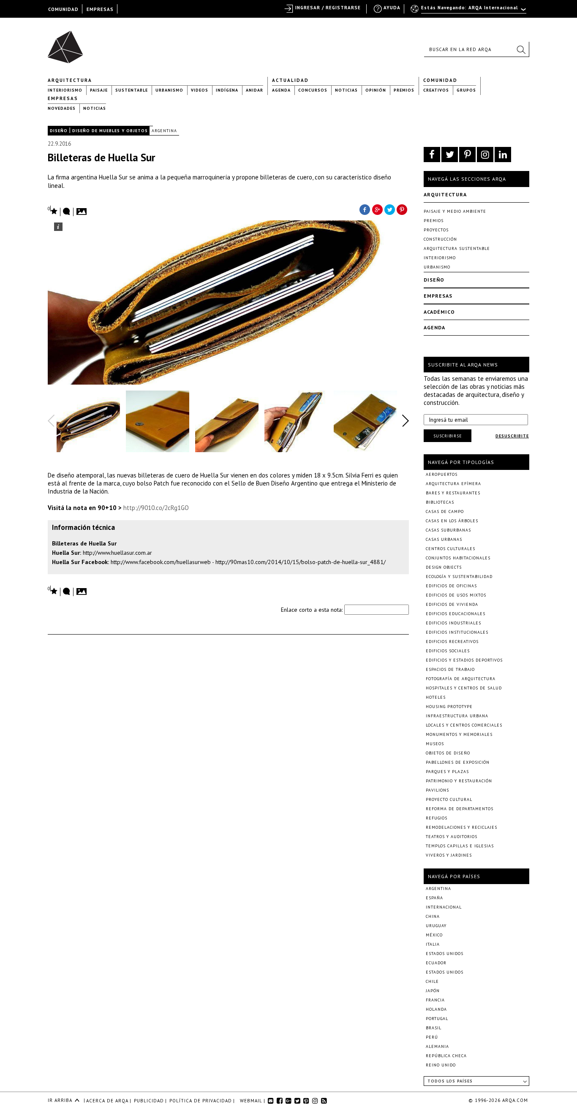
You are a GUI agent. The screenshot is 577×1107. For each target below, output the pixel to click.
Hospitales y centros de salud (464, 688)
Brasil (433, 1028)
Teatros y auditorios (451, 836)
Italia (433, 944)
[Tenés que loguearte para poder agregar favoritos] (53, 210)
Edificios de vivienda (452, 604)
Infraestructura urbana (457, 716)
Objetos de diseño (448, 753)
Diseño (59, 130)
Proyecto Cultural (449, 799)
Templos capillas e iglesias (460, 846)
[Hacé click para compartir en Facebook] (364, 209)
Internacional (444, 907)
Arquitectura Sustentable (457, 248)
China (433, 916)
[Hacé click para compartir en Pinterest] (402, 209)
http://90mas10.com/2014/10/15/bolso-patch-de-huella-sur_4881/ (300, 562)
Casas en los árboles (452, 521)
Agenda (281, 90)
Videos (199, 90)
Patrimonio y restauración (459, 781)
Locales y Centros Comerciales (464, 725)
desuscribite (512, 436)
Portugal (437, 1018)
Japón (433, 990)
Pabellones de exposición (458, 762)
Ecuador (436, 963)
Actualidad (290, 80)
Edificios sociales (448, 651)
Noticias (346, 90)
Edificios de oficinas (451, 586)
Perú (432, 1037)
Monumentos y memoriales (459, 734)
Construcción (440, 239)
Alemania (437, 1046)
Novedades (62, 108)
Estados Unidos (444, 953)
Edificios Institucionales (457, 632)
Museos (435, 743)
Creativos (436, 90)
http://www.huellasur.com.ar (117, 552)
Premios (404, 90)
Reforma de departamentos (459, 808)
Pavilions (437, 790)
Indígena (227, 90)
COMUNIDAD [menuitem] (63, 9)
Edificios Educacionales (455, 613)
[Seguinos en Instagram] (485, 154)
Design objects (444, 567)
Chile (432, 981)
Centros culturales (450, 548)
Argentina (164, 130)
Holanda (436, 1009)
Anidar (254, 90)
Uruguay (436, 925)
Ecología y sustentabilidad (459, 576)
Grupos (466, 90)
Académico (439, 312)
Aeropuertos (441, 474)
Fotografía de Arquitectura (460, 678)
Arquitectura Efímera (453, 483)
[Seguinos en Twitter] (449, 154)
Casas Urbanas (444, 539)
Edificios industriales (453, 623)
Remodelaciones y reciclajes (461, 827)
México (434, 935)
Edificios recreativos (452, 641)
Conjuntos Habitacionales (458, 558)
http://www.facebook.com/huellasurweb (161, 562)
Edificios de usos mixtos (456, 595)
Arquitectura (70, 80)
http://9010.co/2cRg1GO (156, 508)
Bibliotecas (440, 502)
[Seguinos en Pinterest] (467, 154)
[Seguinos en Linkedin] (503, 154)
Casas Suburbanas (448, 530)
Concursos (312, 90)
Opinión (375, 90)
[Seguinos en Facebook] (432, 154)
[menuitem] (469, 11)
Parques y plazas (447, 771)
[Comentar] (66, 212)
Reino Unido (441, 1065)
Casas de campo (445, 511)
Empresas (63, 98)
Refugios (436, 818)
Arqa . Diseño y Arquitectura (68, 43)
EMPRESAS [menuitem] (100, 9)
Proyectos (436, 230)
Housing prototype (449, 706)
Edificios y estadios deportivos (464, 660)
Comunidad (440, 80)
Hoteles (436, 697)
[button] (520, 49)
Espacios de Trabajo (450, 669)
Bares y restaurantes (453, 493)
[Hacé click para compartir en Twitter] (390, 209)
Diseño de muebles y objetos (110, 130)
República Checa (446, 1055)
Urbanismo (169, 90)
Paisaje (99, 90)
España (434, 898)
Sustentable (131, 90)
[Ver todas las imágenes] (82, 209)
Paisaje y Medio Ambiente (455, 211)
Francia (435, 1000)
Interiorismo (65, 90)
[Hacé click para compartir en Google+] (377, 209)
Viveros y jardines (449, 855)
